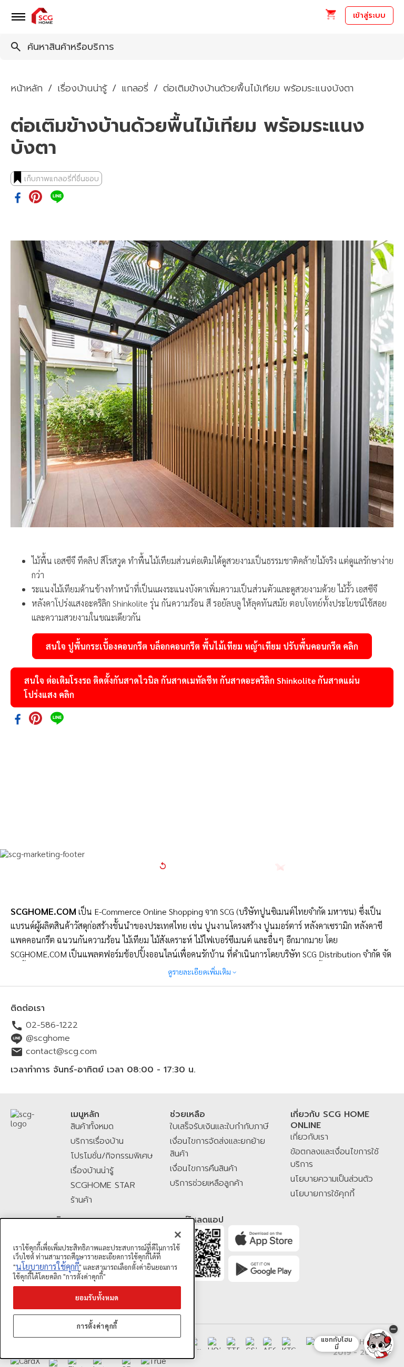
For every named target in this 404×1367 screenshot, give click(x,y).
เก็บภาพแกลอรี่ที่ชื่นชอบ (61, 178)
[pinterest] (35, 197)
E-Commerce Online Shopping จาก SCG (164, 911)
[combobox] (202, 47)
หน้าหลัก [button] (27, 88)
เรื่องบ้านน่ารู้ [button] (82, 88)
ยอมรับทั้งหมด (97, 1297)
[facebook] (18, 198)
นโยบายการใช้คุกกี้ (47, 1266)
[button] (330, 17)
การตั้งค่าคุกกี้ (97, 1325)
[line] (57, 197)
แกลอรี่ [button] (135, 88)
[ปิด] (178, 1235)
